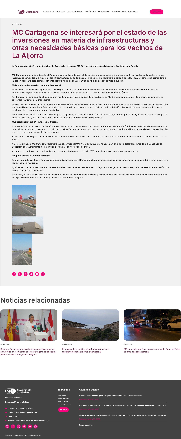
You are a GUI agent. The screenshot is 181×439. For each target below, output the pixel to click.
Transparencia (119, 12)
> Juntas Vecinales (64, 405)
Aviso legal (8, 435)
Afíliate (156, 12)
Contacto (133, 12)
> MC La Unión (63, 401)
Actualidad (48, 12)
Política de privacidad (20, 435)
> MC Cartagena (63, 398)
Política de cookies (34, 435)
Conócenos (90, 12)
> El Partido (62, 395)
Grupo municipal (75, 12)
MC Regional (104, 12)
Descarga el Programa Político (17, 402)
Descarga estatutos (86, 425)
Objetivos (60, 12)
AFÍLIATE (63, 409)
